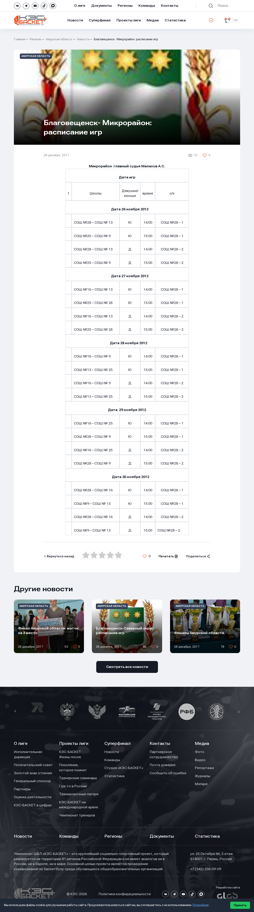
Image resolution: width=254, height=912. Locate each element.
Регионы (125, 6)
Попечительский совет (33, 765)
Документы (101, 6)
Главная (19, 39)
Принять (240, 905)
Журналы (202, 776)
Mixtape (201, 784)
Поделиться (196, 556)
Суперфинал (100, 20)
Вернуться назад (60, 556)
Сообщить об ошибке (168, 773)
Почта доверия (162, 765)
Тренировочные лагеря (78, 794)
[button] (15, 711)
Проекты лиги (73, 743)
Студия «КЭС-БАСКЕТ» (123, 768)
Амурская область (59, 39)
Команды (147, 6)
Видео (200, 760)
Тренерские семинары (78, 778)
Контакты (169, 6)
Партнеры (22, 789)
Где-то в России (73, 786)
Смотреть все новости (127, 667)
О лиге (79, 6)
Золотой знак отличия (33, 773)
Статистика (175, 20)
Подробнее (200, 905)
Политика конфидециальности (125, 894)
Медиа (153, 20)
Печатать (166, 556)
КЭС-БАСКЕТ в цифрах (33, 805)
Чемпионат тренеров (77, 815)
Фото (199, 752)
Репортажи (204, 768)
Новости (75, 20)
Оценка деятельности (32, 797)
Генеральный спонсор (32, 781)
